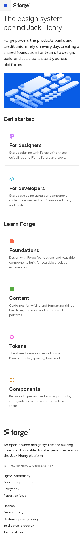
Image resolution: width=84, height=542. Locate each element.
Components (24, 389)
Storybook (11, 489)
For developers (27, 188)
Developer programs (19, 482)
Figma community (17, 476)
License (9, 506)
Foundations (24, 250)
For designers (25, 145)
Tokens (17, 346)
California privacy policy (21, 519)
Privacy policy (13, 512)
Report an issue (15, 496)
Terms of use (13, 532)
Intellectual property (19, 526)
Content (19, 298)
